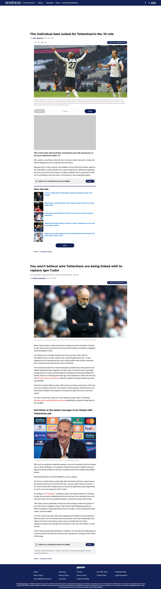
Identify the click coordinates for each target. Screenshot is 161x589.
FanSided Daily (120, 572)
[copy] (45, 42)
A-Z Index (62, 579)
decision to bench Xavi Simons (48, 378)
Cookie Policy (102, 575)
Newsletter (50, 3)
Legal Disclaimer (121, 575)
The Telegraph (49, 494)
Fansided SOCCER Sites (70, 3)
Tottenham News (46, 252)
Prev (39, 111)
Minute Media (24, 583)
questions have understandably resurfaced (50, 400)
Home (36, 252)
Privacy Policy (64, 575)
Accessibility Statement (42, 579)
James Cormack (39, 278)
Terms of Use (81, 575)
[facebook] (145, 2)
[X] (149, 2)
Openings (62, 572)
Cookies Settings (83, 579)
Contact (79, 572)
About (57, 3)
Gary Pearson (38, 38)
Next (90, 111)
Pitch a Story (38, 575)
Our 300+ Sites (102, 572)
